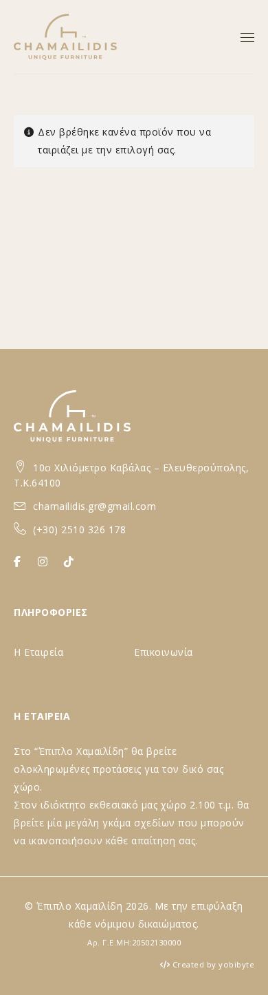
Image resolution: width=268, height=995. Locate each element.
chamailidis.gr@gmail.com (94, 506)
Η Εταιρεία (38, 652)
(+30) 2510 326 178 (79, 529)
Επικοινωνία (163, 652)
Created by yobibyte (213, 964)
